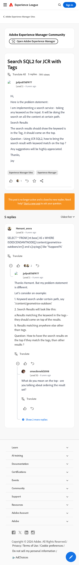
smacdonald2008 (39, 371)
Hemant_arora (24, 228)
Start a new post (32, 203)
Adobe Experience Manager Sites (20, 16)
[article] (39, 248)
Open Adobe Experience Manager (36, 41)
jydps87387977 (24, 82)
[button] (19, 74)
